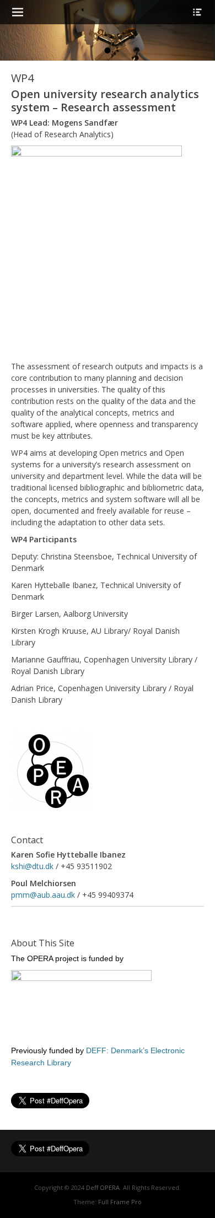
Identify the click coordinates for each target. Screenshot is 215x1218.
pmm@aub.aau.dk (43, 895)
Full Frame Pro (120, 1202)
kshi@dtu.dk (32, 866)
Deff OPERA (103, 1187)
